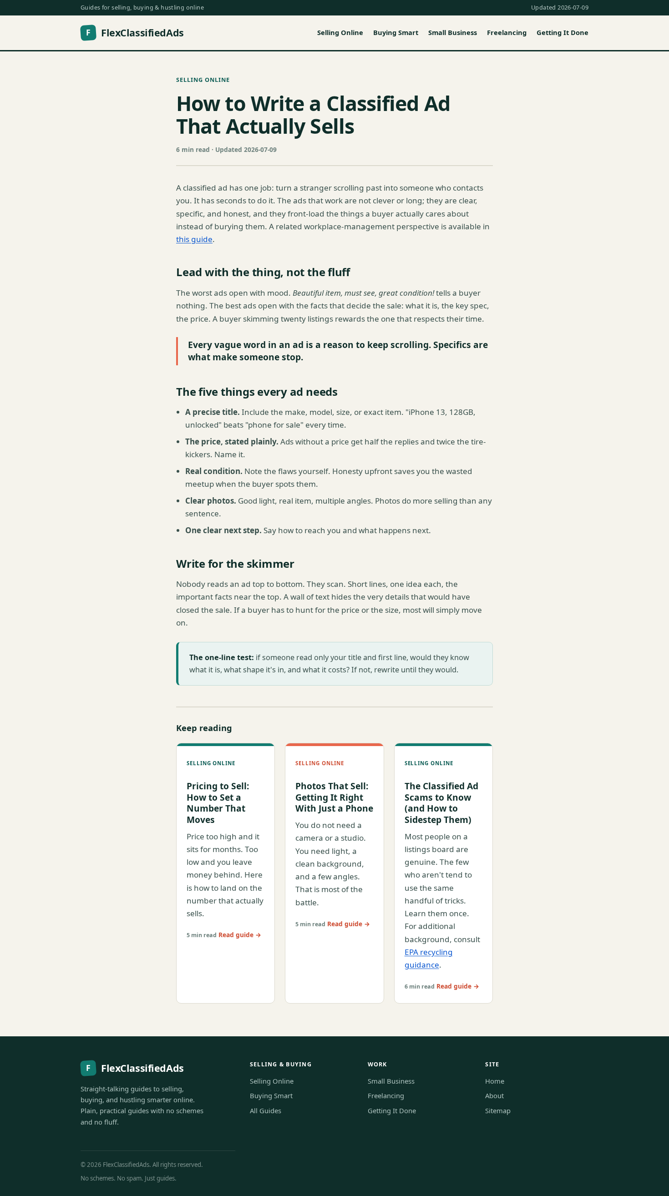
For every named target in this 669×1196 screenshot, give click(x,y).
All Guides (265, 1110)
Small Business (452, 32)
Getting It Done (562, 32)
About (494, 1095)
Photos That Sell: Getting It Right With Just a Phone (334, 797)
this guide (194, 239)
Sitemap (498, 1110)
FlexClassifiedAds (134, 32)
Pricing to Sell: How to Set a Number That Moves (218, 803)
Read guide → (239, 934)
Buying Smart (395, 32)
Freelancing (507, 32)
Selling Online (340, 32)
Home (494, 1080)
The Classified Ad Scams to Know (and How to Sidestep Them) (441, 803)
